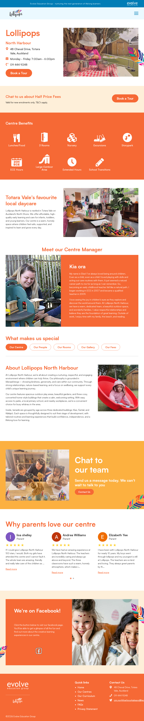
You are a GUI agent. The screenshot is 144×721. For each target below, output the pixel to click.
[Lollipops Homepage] (16, 13)
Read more (11, 569)
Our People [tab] (40, 347)
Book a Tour (18, 73)
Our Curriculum (86, 695)
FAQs (80, 704)
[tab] (70, 578)
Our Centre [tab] (16, 347)
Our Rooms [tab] (64, 347)
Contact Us (84, 491)
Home (81, 687)
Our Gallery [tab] (88, 347)
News (81, 700)
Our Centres (85, 691)
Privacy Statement (88, 708)
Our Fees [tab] (110, 347)
